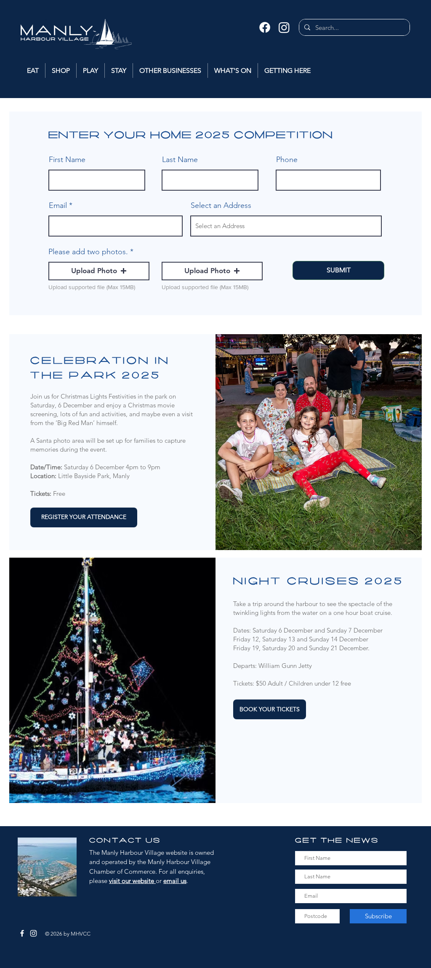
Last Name (180, 159)
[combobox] (286, 226)
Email (58, 205)
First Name (67, 159)
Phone (287, 159)
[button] (98, 271)
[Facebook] (265, 27)
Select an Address (221, 205)
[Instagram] (284, 27)
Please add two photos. (88, 251)
